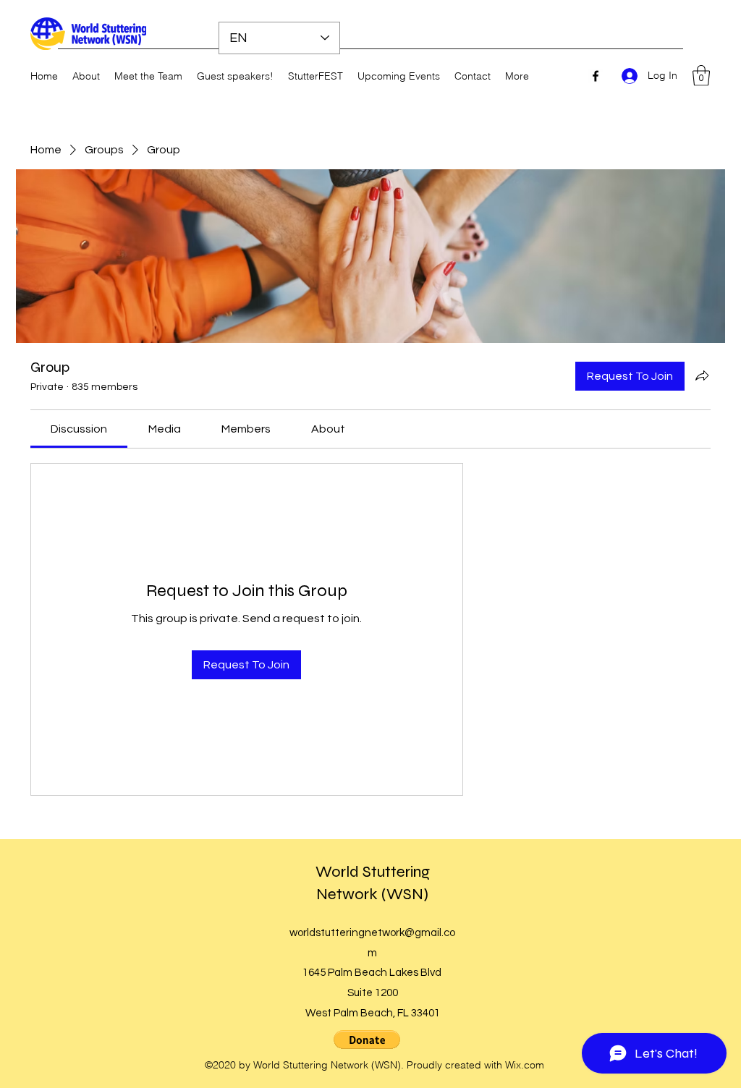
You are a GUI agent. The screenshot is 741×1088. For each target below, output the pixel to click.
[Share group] (702, 375)
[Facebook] (595, 76)
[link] (79, 429)
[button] (701, 75)
